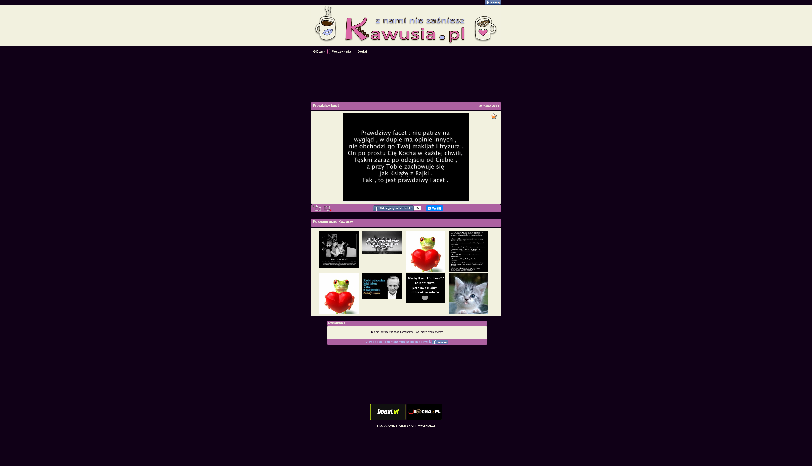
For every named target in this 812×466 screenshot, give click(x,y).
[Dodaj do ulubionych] (494, 115)
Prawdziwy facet (326, 105)
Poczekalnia (341, 51)
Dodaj (362, 51)
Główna (319, 51)
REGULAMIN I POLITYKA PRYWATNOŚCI (406, 426)
